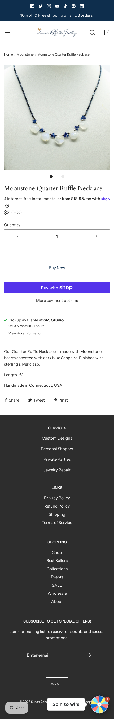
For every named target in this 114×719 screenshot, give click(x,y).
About (57, 601)
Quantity (12, 224)
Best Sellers (57, 560)
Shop (57, 552)
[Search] (92, 32)
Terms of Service (57, 522)
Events (57, 576)
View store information (25, 333)
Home (8, 54)
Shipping (57, 514)
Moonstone (25, 54)
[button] (57, 117)
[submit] (90, 655)
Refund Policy (57, 506)
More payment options (57, 300)
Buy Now (57, 267)
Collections (57, 568)
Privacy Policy (57, 497)
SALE (57, 585)
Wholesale (57, 593)
